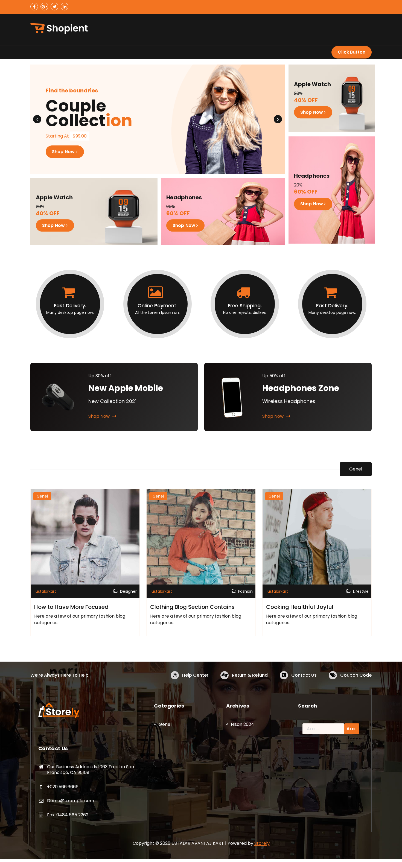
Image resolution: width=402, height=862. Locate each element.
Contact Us (304, 675)
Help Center (195, 675)
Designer (128, 591)
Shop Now (64, 163)
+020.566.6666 (62, 787)
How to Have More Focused (71, 607)
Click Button (351, 52)
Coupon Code (356, 675)
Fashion (245, 591)
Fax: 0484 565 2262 (67, 815)
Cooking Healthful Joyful (299, 607)
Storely (262, 843)
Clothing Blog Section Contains (192, 607)
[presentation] (37, 119)
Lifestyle (361, 591)
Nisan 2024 (242, 724)
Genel (355, 469)
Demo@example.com (70, 800)
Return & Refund (250, 675)
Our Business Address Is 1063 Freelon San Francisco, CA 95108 (90, 770)
